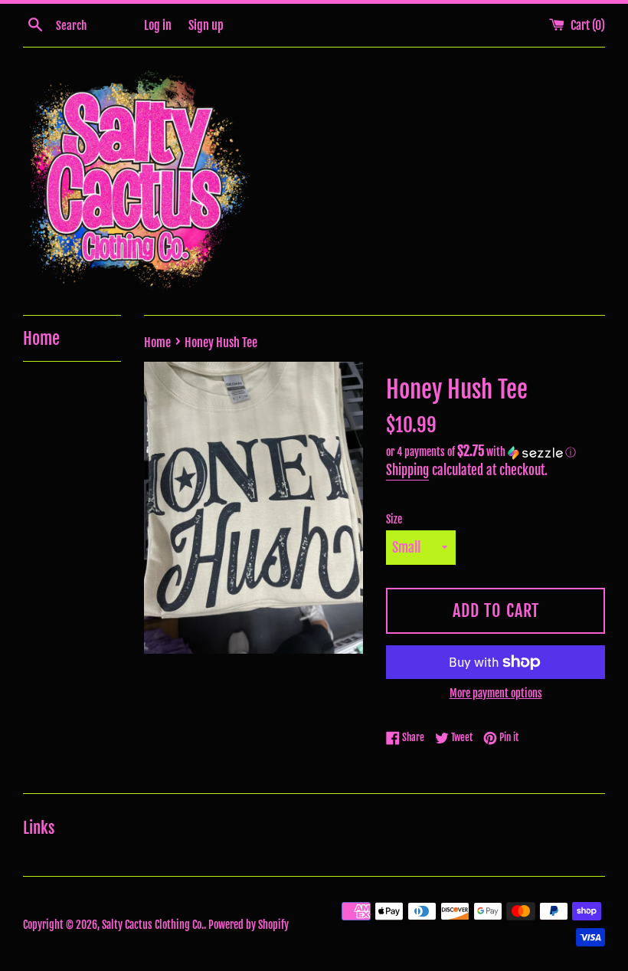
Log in (158, 25)
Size (394, 519)
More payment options (496, 693)
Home (41, 338)
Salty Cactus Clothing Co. (153, 924)
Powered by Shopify (248, 924)
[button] (495, 452)
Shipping (407, 470)
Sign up (206, 25)
